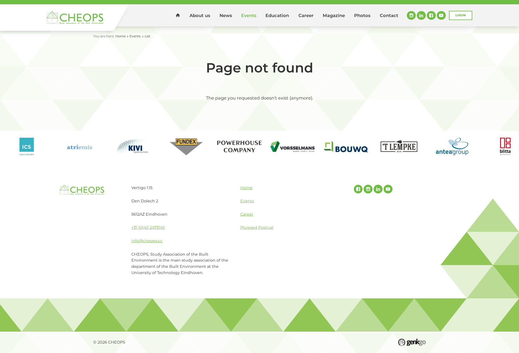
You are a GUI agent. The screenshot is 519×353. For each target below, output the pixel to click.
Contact (389, 15)
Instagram (411, 15)
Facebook (431, 15)
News (225, 15)
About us (199, 15)
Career (306, 15)
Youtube (441, 15)
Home (178, 15)
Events (248, 15)
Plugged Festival (256, 227)
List (147, 36)
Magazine (334, 15)
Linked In (421, 15)
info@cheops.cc (146, 240)
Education (277, 15)
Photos (362, 15)
